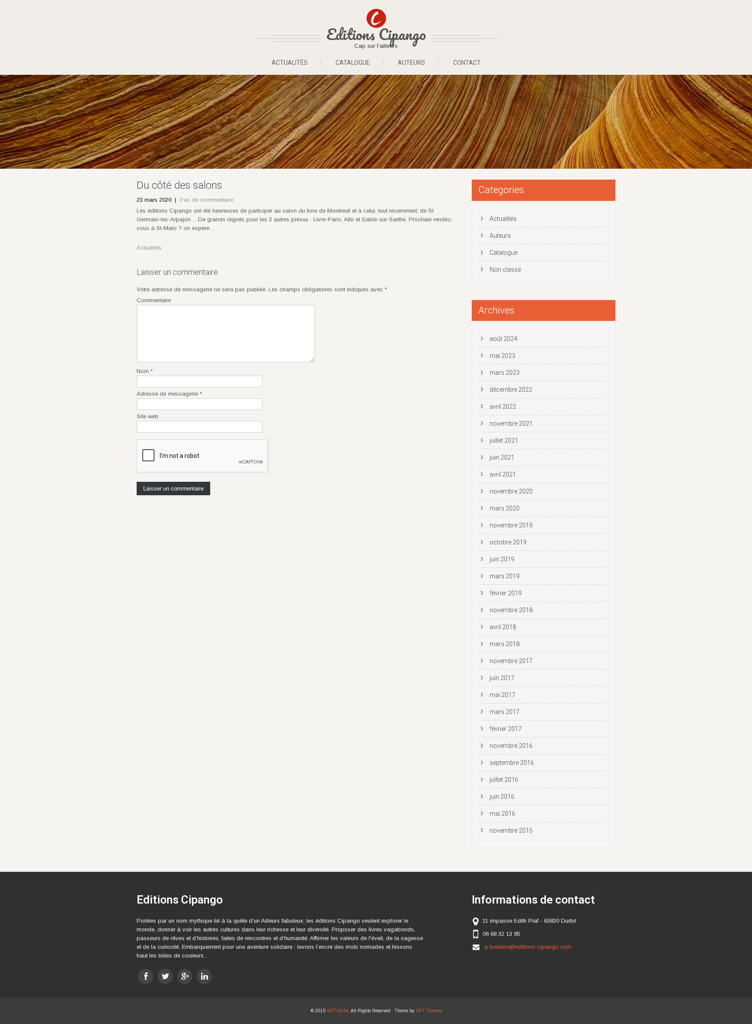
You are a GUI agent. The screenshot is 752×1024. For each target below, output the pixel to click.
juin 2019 (502, 559)
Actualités (290, 62)
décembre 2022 (511, 389)
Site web (147, 416)
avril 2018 (503, 627)
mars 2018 (505, 643)
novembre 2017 (511, 660)
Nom (145, 371)
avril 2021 (503, 474)
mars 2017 (505, 711)
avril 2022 (503, 406)
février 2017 (506, 728)
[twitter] (165, 976)
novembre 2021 (511, 423)
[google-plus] (184, 976)
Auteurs (411, 62)
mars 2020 (505, 508)
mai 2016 (502, 813)
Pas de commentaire (206, 200)
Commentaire (154, 300)
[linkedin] (204, 976)
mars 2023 (505, 372)
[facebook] (145, 976)
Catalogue (353, 62)
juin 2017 (502, 677)
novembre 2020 (511, 491)
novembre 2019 (511, 525)
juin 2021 (502, 457)
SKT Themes (429, 1010)
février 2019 (506, 593)
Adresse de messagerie (169, 393)
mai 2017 (502, 694)
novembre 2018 (511, 610)
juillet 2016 (504, 779)
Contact (467, 62)
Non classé (505, 269)
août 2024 (503, 338)
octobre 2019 (508, 542)
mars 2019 (505, 576)
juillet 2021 (504, 440)
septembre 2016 (512, 762)
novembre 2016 (511, 745)
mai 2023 (502, 355)
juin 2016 (502, 796)
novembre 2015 (511, 830)
